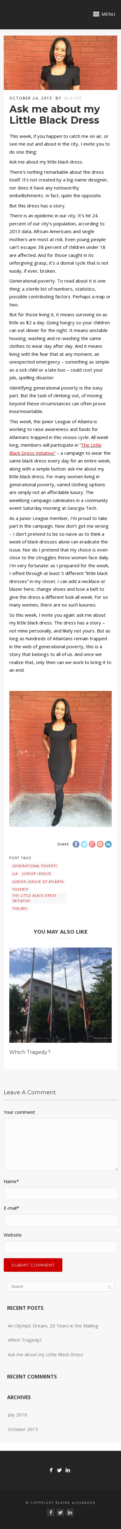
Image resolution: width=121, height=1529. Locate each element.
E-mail (11, 1208)
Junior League (36, 873)
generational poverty (34, 866)
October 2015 (23, 1429)
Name (11, 1181)
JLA (15, 873)
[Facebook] (51, 1470)
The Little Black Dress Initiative (34, 898)
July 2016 (17, 1415)
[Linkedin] (68, 1470)
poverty (20, 889)
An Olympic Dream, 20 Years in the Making (53, 1325)
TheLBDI (19, 908)
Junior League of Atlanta (38, 881)
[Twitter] (59, 1470)
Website (13, 1235)
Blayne (73, 98)
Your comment (19, 1112)
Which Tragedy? (30, 1052)
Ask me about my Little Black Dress (45, 1354)
